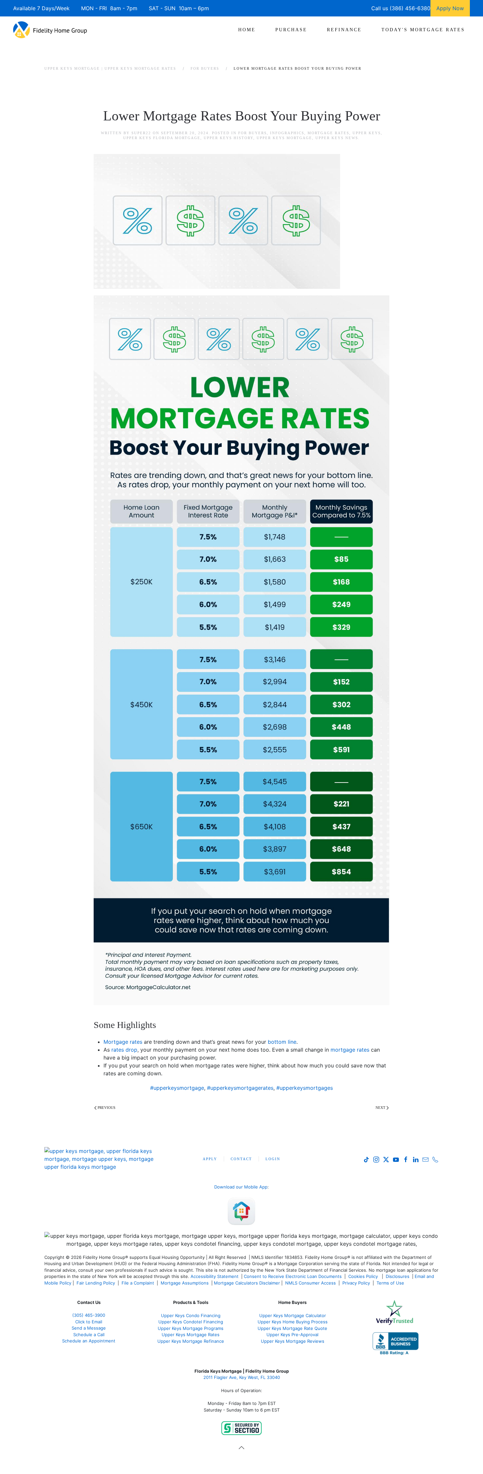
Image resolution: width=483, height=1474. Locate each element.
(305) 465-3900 (88, 1315)
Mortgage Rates (328, 133)
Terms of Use (391, 1283)
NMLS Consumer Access (310, 1283)
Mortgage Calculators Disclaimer (247, 1283)
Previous (106, 1108)
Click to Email (88, 1321)
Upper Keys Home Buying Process (293, 1321)
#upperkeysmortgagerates (240, 1088)
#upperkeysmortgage (177, 1088)
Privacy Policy (356, 1283)
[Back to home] (50, 29)
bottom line (282, 1041)
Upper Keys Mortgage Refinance (190, 1341)
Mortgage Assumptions (185, 1283)
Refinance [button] (344, 29)
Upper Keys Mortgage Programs (190, 1328)
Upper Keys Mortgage (284, 138)
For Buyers (252, 133)
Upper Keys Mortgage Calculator (292, 1315)
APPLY (210, 1159)
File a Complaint (138, 1283)
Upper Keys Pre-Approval (292, 1334)
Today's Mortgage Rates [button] (423, 29)
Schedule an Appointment (88, 1340)
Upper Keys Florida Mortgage (161, 138)
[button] (241, 1447)
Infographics (287, 133)
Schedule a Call (88, 1334)
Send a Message (89, 1328)
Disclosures (397, 1276)
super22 (141, 133)
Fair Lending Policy (96, 1283)
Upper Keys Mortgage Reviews (292, 1341)
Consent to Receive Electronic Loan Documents (293, 1276)
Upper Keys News (336, 138)
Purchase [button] (291, 29)
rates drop (124, 1049)
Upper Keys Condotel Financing (190, 1321)
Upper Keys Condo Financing (190, 1315)
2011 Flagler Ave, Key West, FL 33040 (241, 1377)
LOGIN (272, 1159)
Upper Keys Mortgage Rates (190, 1334)
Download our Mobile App (240, 1186)
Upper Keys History (228, 138)
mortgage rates (350, 1049)
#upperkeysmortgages (304, 1088)
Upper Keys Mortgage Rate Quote (292, 1328)
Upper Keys (367, 133)
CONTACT (241, 1159)
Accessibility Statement (215, 1276)
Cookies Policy (363, 1276)
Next (380, 1108)
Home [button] (247, 29)
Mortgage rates (123, 1041)
